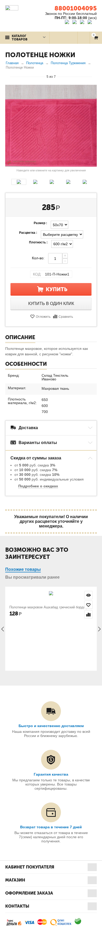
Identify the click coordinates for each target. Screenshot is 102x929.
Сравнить (66, 317)
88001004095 (75, 8)
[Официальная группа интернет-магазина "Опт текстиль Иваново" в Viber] (83, 23)
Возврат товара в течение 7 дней (51, 827)
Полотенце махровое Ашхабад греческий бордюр (48, 607)
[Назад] (7, 76)
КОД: (37, 274)
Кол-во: (38, 258)
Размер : (40, 223)
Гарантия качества (51, 774)
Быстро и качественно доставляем (51, 726)
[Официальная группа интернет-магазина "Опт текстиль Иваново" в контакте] (68, 23)
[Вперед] (94, 76)
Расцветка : (28, 233)
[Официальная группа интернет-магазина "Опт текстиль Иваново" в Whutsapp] (92, 23)
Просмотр (88, 595)
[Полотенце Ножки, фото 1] (51, 126)
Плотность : (38, 242)
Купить (56, 289)
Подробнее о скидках (38, 486)
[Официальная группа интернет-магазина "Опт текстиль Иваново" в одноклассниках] (75, 23)
